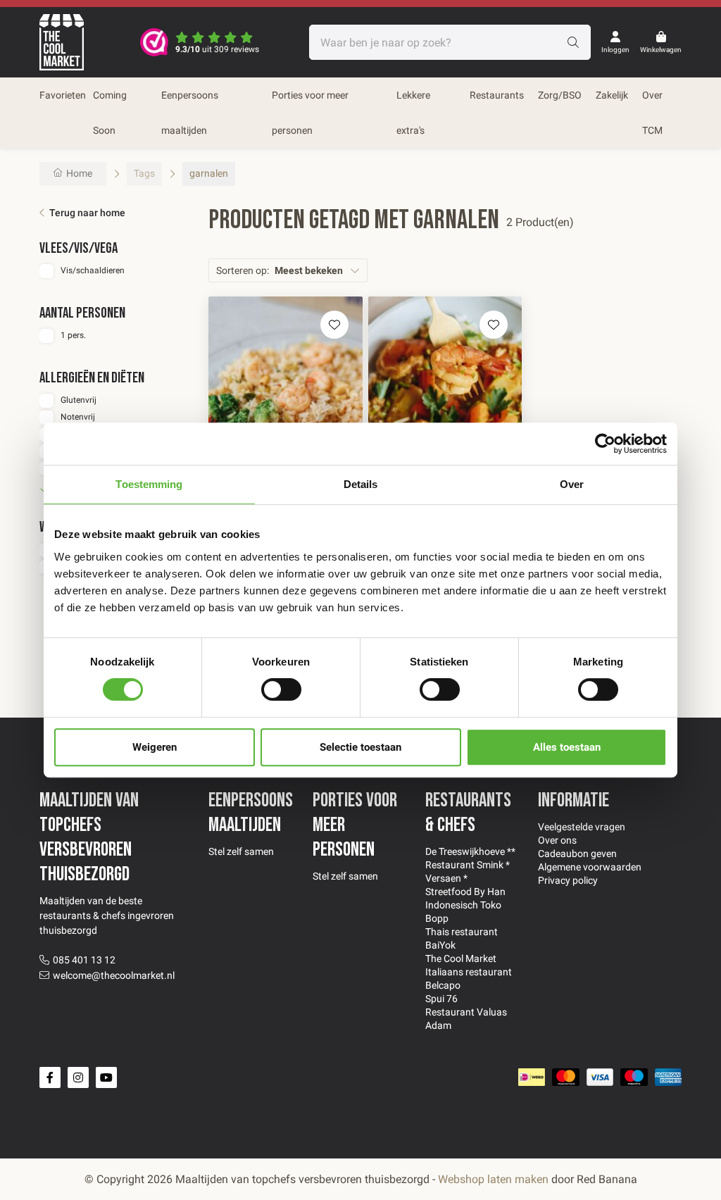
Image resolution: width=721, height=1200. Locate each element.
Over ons (557, 840)
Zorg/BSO (560, 95)
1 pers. (73, 335)
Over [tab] (572, 484)
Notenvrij (78, 417)
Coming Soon (110, 112)
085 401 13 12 (84, 959)
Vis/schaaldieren (93, 270)
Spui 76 (441, 998)
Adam (438, 1025)
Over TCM (652, 112)
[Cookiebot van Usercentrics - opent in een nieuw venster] (605, 443)
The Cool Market (460, 958)
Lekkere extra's (413, 112)
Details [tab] (361, 484)
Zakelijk (612, 95)
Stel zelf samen (241, 851)
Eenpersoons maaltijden (189, 112)
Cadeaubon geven (577, 853)
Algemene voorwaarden (589, 867)
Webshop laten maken (493, 1179)
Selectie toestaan (360, 747)
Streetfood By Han (465, 891)
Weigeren (154, 747)
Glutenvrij (78, 400)
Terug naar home (87, 212)
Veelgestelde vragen (581, 826)
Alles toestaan (567, 747)
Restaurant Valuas (466, 1012)
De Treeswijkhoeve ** (470, 851)
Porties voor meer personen (310, 112)
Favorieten (62, 95)
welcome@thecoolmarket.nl (114, 975)
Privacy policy (568, 880)
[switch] (281, 689)
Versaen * (446, 878)
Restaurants (497, 95)
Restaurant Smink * (467, 864)
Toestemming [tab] (148, 484)
